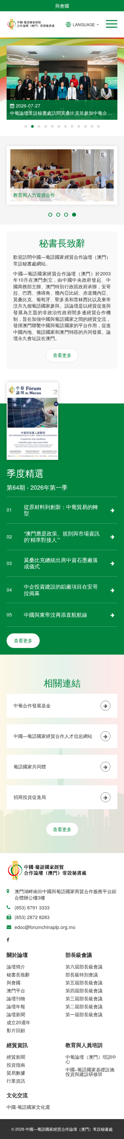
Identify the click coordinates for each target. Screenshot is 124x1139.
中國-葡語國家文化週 (28, 1106)
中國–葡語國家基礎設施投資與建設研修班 (89, 1071)
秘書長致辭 (18, 974)
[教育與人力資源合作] (62, 175)
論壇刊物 (16, 998)
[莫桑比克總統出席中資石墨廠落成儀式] (112, 563)
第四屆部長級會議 (84, 990)
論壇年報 (16, 1006)
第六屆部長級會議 (84, 966)
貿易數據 (16, 1072)
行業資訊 (16, 1080)
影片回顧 (16, 1030)
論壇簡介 (16, 966)
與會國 (62, 5)
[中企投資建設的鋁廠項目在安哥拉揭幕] (112, 590)
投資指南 (16, 1064)
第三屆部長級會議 (84, 998)
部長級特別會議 (81, 974)
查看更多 (62, 355)
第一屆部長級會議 (84, 1014)
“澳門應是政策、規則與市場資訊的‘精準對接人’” (62, 537)
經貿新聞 (16, 1056)
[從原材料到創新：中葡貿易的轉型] (112, 510)
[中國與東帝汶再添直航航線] (112, 615)
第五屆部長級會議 (84, 982)
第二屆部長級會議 (84, 1006)
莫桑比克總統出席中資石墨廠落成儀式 (61, 563)
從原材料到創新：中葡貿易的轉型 (61, 510)
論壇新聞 (16, 1014)
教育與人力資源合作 (34, 194)
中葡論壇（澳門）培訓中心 (90, 1059)
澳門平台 (16, 990)
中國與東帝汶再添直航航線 (55, 614)
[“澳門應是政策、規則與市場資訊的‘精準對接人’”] (112, 536)
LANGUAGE (84, 24)
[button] (111, 24)
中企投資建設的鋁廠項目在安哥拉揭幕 (61, 590)
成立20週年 (18, 1022)
